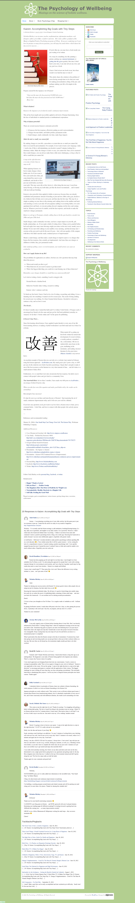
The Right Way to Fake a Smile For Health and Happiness (38, 837)
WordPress (95, 895)
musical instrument (68, 59)
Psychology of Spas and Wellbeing (96, 235)
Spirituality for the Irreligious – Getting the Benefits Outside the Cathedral (43, 872)
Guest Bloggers (48, 32)
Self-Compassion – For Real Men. (31, 882)
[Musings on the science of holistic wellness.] (68, 16)
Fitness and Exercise (93, 218)
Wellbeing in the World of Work (95, 242)
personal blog (45, 474)
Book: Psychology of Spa (46, 21)
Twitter (91, 34)
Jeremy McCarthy (35, 620)
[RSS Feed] (88, 30)
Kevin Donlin (33, 767)
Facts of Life (90, 216)
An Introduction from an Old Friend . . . (97, 167)
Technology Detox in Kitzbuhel (95, 171)
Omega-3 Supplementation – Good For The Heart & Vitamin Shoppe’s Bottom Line (45, 860)
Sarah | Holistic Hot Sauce (37, 703)
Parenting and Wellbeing (94, 231)
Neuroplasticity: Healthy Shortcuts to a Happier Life (43, 490)
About (31, 21)
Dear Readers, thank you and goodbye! (98, 169)
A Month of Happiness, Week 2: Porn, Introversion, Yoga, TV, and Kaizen (43, 855)
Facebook (92, 36)
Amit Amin (33, 517)
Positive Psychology (58, 32)
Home (24, 21)
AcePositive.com (47, 362)
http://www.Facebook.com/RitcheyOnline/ (46, 464)
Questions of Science (93, 237)
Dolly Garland (34, 682)
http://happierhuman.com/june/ (32, 525)
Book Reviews (91, 213)
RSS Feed (93, 30)
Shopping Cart (62, 21)
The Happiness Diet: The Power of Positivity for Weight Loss (46, 488)
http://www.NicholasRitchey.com (46, 461)
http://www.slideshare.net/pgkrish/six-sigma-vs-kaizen (43, 452)
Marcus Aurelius (66, 353)
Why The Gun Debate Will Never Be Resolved (99, 180)
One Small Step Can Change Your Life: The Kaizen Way (53, 422)
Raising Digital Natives (93, 176)
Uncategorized (91, 239)
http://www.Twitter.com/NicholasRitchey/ (45, 466)
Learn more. (90, 84)
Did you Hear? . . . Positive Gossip (37, 485)
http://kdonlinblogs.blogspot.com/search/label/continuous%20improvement (45, 781)
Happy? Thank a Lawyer (34, 483)
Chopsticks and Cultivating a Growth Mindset (99, 195)
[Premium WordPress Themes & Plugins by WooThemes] (109, 895)
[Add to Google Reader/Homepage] (88, 32)
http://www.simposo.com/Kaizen (57, 433)
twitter (60, 474)
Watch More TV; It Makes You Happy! (33, 849)
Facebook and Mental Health (95, 173)
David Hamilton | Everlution (38, 556)
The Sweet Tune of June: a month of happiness (35, 826)
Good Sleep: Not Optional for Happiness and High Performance (40, 866)
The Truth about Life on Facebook (96, 193)
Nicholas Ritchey (29, 32)
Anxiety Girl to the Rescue (94, 186)
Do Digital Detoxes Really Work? (96, 178)
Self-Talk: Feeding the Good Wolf (37, 492)
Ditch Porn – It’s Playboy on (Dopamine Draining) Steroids (39, 843)
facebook (53, 474)
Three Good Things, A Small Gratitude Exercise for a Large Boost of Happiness (44, 831)
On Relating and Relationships (95, 229)
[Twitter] (88, 34)
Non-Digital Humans (92, 226)
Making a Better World (93, 222)
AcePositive (74, 380)
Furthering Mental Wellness (94, 202)
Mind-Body (90, 224)
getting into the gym (55, 61)
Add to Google (94, 32)
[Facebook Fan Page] (88, 36)
